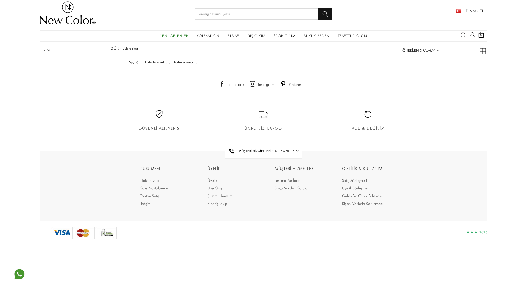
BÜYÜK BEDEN (317, 36)
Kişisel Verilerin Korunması (362, 203)
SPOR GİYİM (285, 36)
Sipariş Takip (217, 203)
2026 (483, 232)
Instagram (266, 84)
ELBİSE (233, 36)
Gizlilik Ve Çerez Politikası (362, 196)
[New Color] (68, 14)
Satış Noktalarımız (154, 188)
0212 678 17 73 (286, 151)
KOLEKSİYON (208, 36)
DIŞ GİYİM (256, 36)
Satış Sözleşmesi (354, 180)
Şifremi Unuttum (220, 196)
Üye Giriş (215, 188)
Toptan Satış (149, 196)
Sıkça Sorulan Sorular (292, 188)
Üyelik (212, 180)
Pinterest (296, 84)
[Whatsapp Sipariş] (19, 274)
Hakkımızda (149, 180)
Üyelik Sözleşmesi (355, 188)
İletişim (145, 203)
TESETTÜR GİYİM (352, 36)
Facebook (235, 84)
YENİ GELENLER (174, 36)
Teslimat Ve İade (287, 180)
